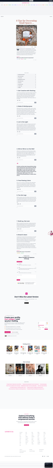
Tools (20, 445)
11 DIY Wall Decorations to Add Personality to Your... (18, 387)
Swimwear (45, 442)
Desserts (45, 433)
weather (21, 172)
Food (44, 435)
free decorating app (43, 384)
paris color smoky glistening (42, 385)
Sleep (32, 442)
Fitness (38, 435)
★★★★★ (51, 16)
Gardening (33, 436)
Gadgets (27, 436)
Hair (44, 436)
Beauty (44, 432)
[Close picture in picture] (45, 463)
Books (26, 433)
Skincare (27, 442)
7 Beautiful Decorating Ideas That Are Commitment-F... (30, 384)
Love (20, 439)
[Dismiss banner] (35, 282)
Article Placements (41, 449)
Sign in (18, 333)
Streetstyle (39, 442)
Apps (26, 432)
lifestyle (2, 16)
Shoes (20, 442)
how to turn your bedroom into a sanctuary (13, 385)
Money (32, 439)
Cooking (39, 433)
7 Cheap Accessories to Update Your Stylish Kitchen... (35, 387)
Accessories (21, 432)
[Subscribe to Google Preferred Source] (21, 283)
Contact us (21, 449)
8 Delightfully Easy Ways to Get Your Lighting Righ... (29, 385)
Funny (20, 436)
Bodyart (20, 433)
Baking (38, 432)
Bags (32, 432)
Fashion (32, 435)
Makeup (27, 439)
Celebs (32, 433)
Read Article (12, 375)
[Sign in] (52, 2)
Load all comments (19, 261)
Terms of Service (22, 452)
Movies (38, 439)
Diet (20, 435)
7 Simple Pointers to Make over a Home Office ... (14, 384)
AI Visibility (30, 449)
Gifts (38, 436)
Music (44, 439)
